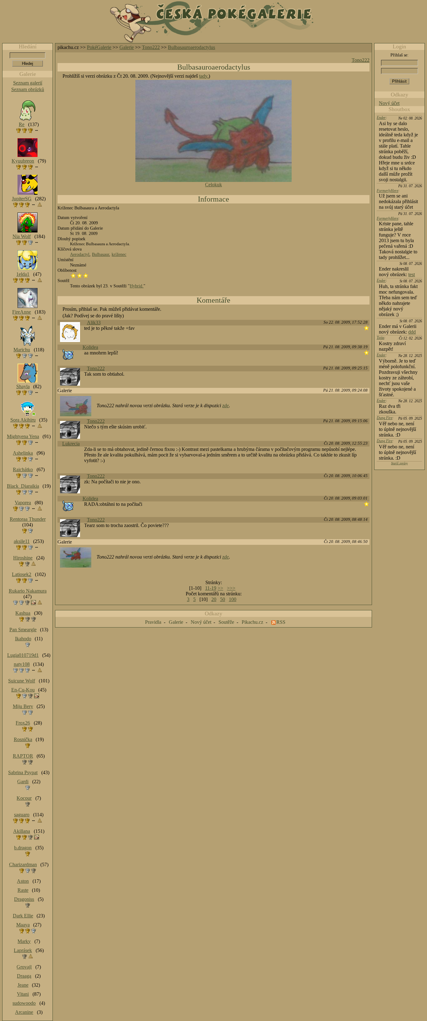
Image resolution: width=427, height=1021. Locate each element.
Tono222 (151, 47)
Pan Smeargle (23, 629)
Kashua (22, 613)
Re (21, 124)
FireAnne (21, 312)
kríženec (119, 254)
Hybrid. (136, 285)
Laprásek (23, 950)
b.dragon (23, 847)
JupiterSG (22, 198)
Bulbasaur (100, 254)
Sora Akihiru (23, 420)
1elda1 (22, 274)
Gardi (22, 781)
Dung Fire (384, 418)
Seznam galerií (27, 82)
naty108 (22, 664)
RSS (280, 622)
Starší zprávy (399, 463)
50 (222, 599)
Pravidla (153, 622)
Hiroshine (23, 557)
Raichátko (23, 469)
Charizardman (23, 864)
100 (232, 599)
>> (220, 588)
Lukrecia (71, 443)
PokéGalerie (99, 47)
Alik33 (94, 322)
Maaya (23, 924)
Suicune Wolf (21, 680)
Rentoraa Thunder (28, 519)
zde (225, 405)
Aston (23, 881)
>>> (231, 588)
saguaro (21, 814)
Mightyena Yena (23, 436)
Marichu (21, 349)
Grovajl (24, 967)
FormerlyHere (387, 190)
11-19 (210, 588)
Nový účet (389, 103)
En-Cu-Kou (23, 689)
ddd (412, 332)
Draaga (24, 976)
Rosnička (23, 739)
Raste (23, 890)
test (411, 274)
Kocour (24, 798)
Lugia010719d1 (23, 655)
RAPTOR (23, 756)
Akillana (21, 831)
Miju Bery (23, 706)
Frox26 (23, 722)
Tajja (380, 337)
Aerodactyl (79, 254)
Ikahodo (23, 638)
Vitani (23, 994)
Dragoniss (24, 899)
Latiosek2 (21, 574)
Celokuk (213, 184)
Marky (24, 941)
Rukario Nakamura (28, 591)
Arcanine (24, 1012)
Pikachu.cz (252, 622)
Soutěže (226, 622)
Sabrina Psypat (23, 772)
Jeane (23, 985)
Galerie (126, 47)
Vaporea (23, 502)
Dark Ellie (23, 915)
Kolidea (90, 347)
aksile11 (22, 541)
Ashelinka (23, 453)
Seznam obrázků (27, 89)
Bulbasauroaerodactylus (191, 47)
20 (213, 599)
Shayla (23, 386)
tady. (203, 76)
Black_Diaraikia (23, 486)
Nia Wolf (22, 236)
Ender (381, 117)
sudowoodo (24, 1003)
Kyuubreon (23, 161)
